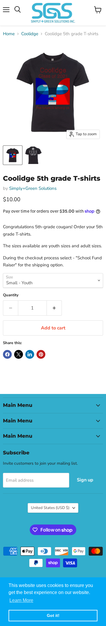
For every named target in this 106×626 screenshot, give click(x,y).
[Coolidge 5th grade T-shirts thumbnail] (12, 155)
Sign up (85, 480)
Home (9, 33)
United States (50, 507)
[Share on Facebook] (7, 354)
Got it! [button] (53, 615)
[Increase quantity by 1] (54, 308)
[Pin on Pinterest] (41, 354)
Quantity (11, 295)
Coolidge (29, 33)
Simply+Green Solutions (33, 188)
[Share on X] (18, 354)
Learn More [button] (21, 600)
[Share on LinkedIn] (29, 354)
